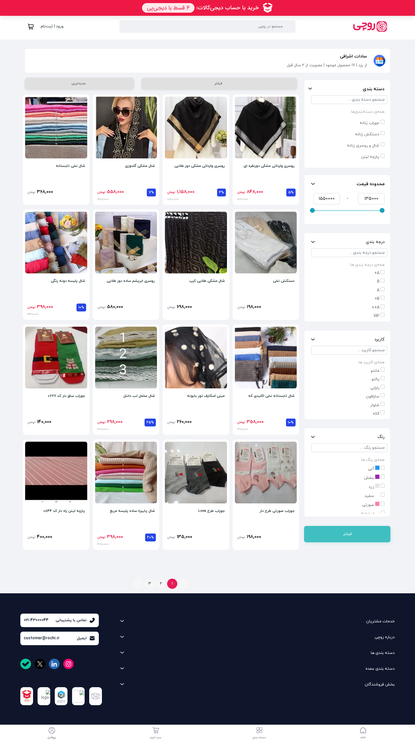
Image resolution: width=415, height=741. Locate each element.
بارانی (374, 388)
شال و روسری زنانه (363, 145)
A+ (376, 273)
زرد (372, 487)
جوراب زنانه (369, 123)
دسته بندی (374, 89)
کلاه (376, 413)
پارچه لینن (370, 157)
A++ (375, 307)
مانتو (375, 370)
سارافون (372, 396)
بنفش (369, 478)
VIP (376, 316)
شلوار (374, 405)
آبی (371, 469)
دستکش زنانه (367, 134)
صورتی (368, 505)
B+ (377, 299)
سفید (369, 496)
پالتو (375, 379)
